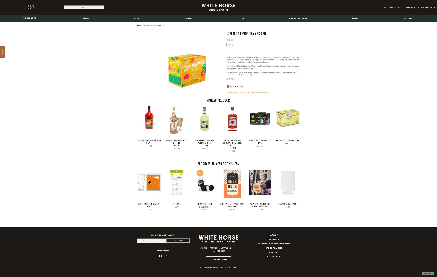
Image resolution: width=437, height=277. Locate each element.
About (400, 7)
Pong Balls (177, 203)
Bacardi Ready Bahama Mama (149, 140)
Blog (385, 7)
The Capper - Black (204, 203)
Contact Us (274, 257)
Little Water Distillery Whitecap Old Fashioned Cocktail (232, 143)
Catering (408, 18)
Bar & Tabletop (298, 18)
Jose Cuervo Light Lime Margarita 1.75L (204, 141)
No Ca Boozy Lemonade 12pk (287, 140)
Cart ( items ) (427, 7)
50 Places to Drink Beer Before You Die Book (260, 205)
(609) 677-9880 (218, 251)
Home (139, 25)
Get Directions (218, 259)
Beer (136, 18)
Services (392, 7)
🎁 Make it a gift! (234, 86)
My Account (410, 7)
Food (241, 18)
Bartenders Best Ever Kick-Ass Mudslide (177, 141)
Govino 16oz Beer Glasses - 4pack (149, 205)
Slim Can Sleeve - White (287, 203)
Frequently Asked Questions (274, 244)
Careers (273, 252)
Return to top (427, 273)
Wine (86, 18)
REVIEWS (3, 52)
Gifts (355, 18)
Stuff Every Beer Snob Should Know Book (232, 205)
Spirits (188, 18)
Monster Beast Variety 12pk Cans (260, 141)
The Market (30, 18)
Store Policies (274, 248)
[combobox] (84, 7)
